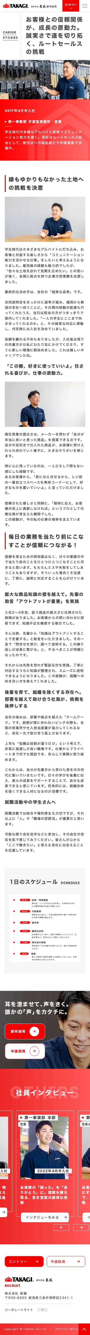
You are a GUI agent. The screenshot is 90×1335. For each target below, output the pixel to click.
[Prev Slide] (61, 1227)
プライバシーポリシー (68, 1329)
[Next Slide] (81, 1227)
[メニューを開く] (84, 5)
